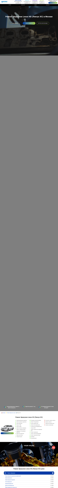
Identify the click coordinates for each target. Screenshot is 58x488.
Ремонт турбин (19, 426)
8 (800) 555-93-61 (53, 1)
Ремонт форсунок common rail (11, 487)
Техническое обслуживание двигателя (21, 432)
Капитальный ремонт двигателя (22, 420)
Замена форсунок (8, 477)
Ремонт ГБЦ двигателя (34, 421)
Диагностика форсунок (9, 485)
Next (54, 454)
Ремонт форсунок (19, 423)
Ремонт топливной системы (21, 429)
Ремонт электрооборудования (36, 433)
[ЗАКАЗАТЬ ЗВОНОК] (53, 447)
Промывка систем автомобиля (36, 420)
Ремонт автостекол (20, 435)
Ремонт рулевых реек (34, 423)
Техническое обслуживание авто (36, 426)
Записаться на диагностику (50, 423)
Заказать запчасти (48, 421)
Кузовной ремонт (34, 438)
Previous (4, 454)
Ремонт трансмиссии (34, 432)
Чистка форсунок (8, 481)
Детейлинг (32, 436)
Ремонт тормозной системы (35, 435)
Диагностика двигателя (20, 433)
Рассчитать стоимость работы (50, 420)
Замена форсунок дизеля (10, 479)
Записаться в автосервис (7, 433)
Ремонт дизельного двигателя (21, 421)
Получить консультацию (53, 2)
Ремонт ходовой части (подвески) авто (36, 430)
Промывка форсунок (9, 483)
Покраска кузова (19, 436)
